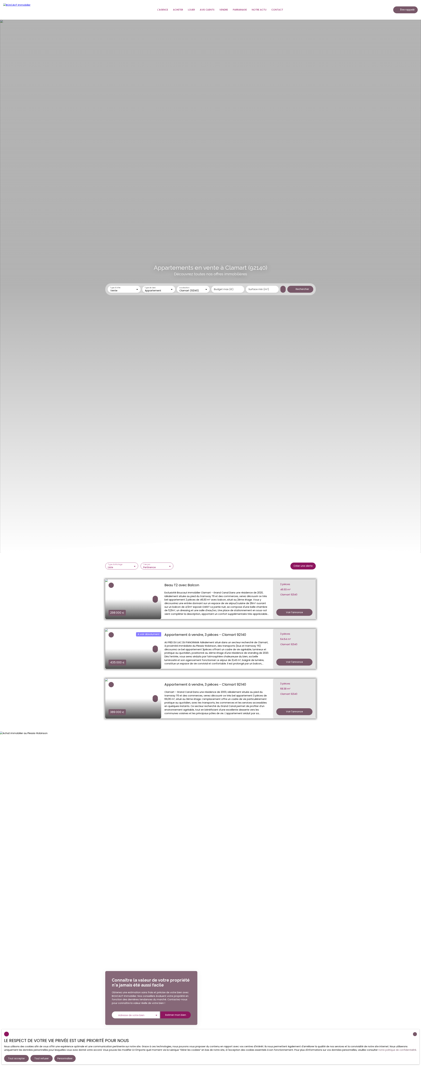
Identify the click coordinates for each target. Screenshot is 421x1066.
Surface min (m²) (258, 289)
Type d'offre (115, 288)
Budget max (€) (224, 289)
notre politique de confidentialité (397, 1050)
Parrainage (240, 9)
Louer (191, 9)
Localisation (184, 288)
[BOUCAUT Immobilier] (18, 10)
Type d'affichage (115, 565)
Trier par (146, 565)
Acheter (178, 9)
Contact (277, 9)
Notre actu (259, 9)
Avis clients (207, 9)
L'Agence (162, 9)
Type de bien (150, 288)
